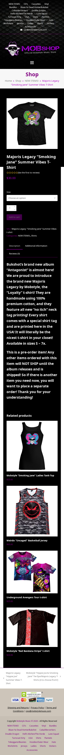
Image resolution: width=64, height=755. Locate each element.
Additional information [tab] (36, 245)
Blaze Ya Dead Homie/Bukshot (22, 729)
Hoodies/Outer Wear (39, 742)
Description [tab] (14, 245)
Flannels (48, 738)
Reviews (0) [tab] (14, 253)
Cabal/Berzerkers (48, 729)
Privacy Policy (37, 707)
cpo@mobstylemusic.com (38, 711)
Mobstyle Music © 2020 (27, 721)
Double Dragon (12, 734)
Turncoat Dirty (18, 738)
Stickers (52, 746)
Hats (54, 742)
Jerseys (24, 746)
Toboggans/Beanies (17, 742)
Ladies (34, 746)
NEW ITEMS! (24, 235)
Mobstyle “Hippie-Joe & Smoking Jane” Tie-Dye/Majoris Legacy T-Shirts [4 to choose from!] (42, 676)
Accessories (32, 750)
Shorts (43, 746)
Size (9, 192)
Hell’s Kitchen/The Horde (33, 734)
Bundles (53, 725)
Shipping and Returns (18, 707)
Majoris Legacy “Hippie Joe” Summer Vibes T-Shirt (12, 678)
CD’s (24, 725)
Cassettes (33, 725)
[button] (32, 62)
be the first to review (29, 173)
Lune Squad (53, 734)
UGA (30, 738)
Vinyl (44, 725)
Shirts (34, 235)
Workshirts (13, 746)
